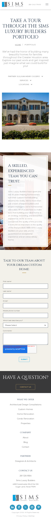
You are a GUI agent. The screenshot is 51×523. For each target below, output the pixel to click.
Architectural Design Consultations (25, 404)
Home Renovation (25, 414)
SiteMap (31, 516)
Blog (25, 442)
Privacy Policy (21, 516)
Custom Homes (25, 409)
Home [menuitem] (18, 45)
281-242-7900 (35, 4)
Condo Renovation (25, 419)
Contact (25, 447)
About (25, 437)
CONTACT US (25, 387)
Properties (25, 423)
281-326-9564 (26, 476)
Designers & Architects (25, 461)
